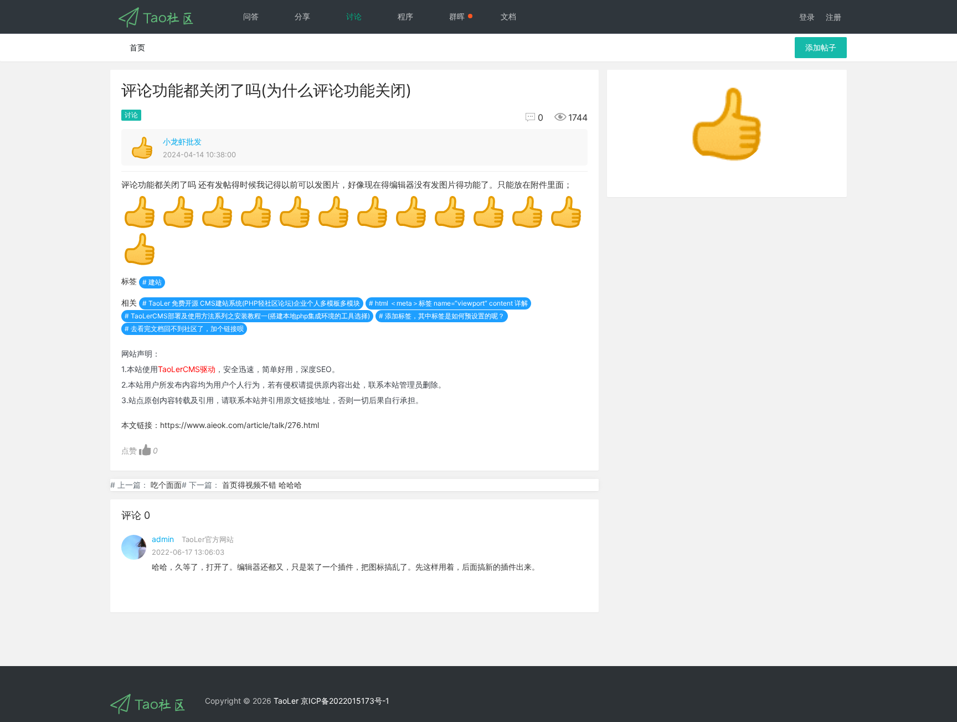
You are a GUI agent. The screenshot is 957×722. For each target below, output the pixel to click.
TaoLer (286, 700)
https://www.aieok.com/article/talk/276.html (239, 425)
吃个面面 (166, 484)
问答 (251, 16)
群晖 (457, 16)
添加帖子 (820, 47)
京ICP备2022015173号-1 (345, 700)
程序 (405, 16)
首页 (137, 47)
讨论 (354, 16)
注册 (833, 17)
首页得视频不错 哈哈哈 (262, 484)
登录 (807, 17)
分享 (302, 16)
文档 (508, 16)
